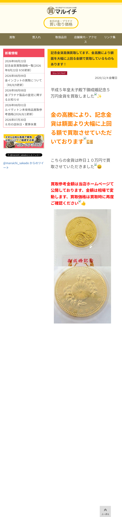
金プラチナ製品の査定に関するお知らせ (23, 97)
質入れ (36, 37)
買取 (12, 37)
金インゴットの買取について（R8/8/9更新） (23, 82)
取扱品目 (61, 37)
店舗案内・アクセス (85, 39)
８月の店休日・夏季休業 (20, 124)
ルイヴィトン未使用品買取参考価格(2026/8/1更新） (23, 111)
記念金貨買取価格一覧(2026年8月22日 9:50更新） (23, 67)
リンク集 (109, 37)
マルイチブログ (59, 73)
